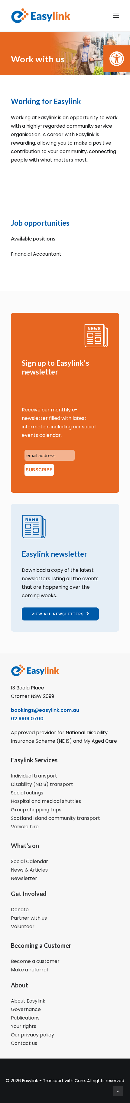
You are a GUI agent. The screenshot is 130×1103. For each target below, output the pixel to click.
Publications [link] (25, 1017)
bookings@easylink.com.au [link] (45, 710)
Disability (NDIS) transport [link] (42, 784)
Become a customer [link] (35, 961)
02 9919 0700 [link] (27, 718)
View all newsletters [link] (57, 614)
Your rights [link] (23, 1026)
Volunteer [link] (22, 926)
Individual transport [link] (34, 775)
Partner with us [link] (29, 918)
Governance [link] (26, 1009)
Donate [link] (20, 909)
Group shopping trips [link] (36, 809)
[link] (116, 58)
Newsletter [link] (24, 878)
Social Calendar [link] (29, 861)
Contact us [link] (24, 1043)
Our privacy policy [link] (32, 1034)
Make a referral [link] (29, 969)
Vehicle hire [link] (25, 826)
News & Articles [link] (29, 869)
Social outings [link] (27, 792)
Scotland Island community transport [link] (55, 818)
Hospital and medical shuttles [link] (46, 801)
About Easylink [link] (28, 1000)
